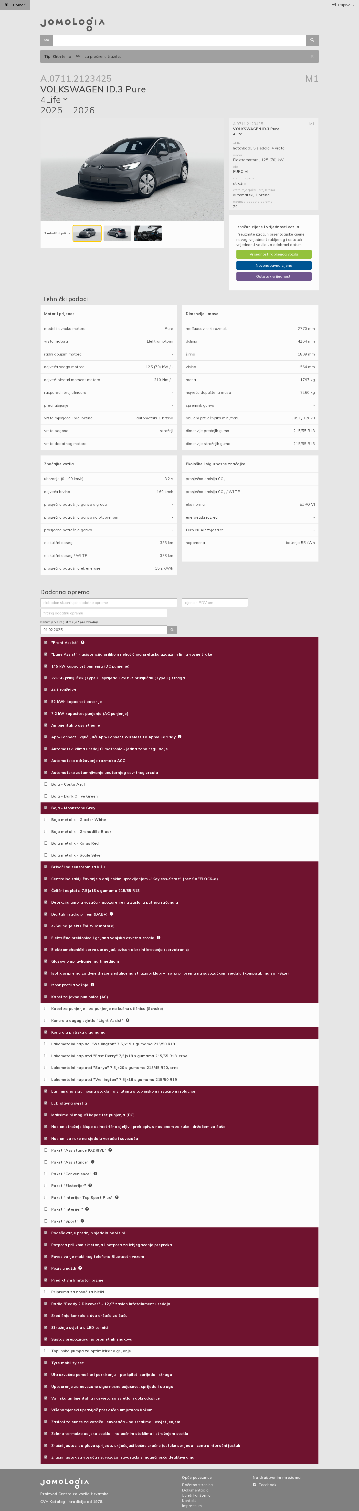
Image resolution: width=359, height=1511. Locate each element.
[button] (343, 5)
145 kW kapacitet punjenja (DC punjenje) (89, 666)
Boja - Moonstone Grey (71, 808)
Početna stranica (197, 1484)
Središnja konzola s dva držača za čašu (88, 1315)
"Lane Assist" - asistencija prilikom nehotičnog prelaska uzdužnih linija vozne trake (130, 654)
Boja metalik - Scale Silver (75, 855)
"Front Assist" (64, 642)
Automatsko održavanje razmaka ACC (86, 760)
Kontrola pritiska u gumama (77, 1032)
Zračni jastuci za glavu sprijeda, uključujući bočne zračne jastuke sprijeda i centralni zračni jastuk (144, 1445)
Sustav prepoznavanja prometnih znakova (90, 1339)
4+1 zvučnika (62, 690)
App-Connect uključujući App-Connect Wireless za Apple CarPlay (112, 737)
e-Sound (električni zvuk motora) (81, 926)
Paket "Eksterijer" (67, 1185)
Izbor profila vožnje (69, 985)
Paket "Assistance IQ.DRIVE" (77, 1150)
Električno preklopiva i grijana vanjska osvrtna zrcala (102, 938)
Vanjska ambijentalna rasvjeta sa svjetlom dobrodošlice (104, 1398)
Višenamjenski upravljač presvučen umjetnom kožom (100, 1410)
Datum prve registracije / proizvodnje (69, 622)
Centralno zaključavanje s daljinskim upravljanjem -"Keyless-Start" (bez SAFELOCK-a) (133, 879)
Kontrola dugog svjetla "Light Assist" (86, 1020)
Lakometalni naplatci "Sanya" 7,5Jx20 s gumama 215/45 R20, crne (113, 1067)
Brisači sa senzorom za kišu (76, 867)
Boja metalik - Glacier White (77, 819)
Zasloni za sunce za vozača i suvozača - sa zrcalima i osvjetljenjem (114, 1422)
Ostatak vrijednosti (274, 276)
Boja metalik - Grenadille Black (80, 831)
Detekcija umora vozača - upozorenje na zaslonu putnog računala (113, 902)
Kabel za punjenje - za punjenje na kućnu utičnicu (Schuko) (105, 1008)
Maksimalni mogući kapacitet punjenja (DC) (91, 1115)
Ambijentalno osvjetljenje (74, 725)
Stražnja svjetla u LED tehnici (78, 1327)
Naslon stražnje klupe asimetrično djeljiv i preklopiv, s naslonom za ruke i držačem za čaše (137, 1126)
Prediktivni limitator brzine (76, 1280)
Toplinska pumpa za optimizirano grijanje (89, 1351)
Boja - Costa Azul (66, 784)
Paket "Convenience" (70, 1174)
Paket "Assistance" (69, 1162)
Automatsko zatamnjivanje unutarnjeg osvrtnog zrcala (103, 772)
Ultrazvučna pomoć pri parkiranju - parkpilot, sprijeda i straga (110, 1374)
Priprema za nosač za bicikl (76, 1292)
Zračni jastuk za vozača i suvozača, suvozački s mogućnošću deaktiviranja (121, 1457)
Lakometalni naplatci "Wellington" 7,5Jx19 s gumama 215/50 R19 (112, 1079)
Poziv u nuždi (62, 1268)
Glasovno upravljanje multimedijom (83, 961)
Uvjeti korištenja (196, 1495)
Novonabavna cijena (274, 265)
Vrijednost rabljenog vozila (274, 254)
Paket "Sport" (64, 1221)
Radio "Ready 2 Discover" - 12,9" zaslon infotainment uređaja (109, 1304)
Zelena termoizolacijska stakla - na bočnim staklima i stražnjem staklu (118, 1433)
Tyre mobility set (66, 1363)
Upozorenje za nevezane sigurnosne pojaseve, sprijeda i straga (111, 1386)
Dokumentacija (195, 1490)
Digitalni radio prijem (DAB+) (78, 914)
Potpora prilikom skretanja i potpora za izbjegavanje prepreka (110, 1245)
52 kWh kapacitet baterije (75, 701)
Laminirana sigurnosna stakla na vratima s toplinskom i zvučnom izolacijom (123, 1091)
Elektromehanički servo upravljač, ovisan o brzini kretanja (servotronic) (118, 949)
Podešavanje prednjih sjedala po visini (86, 1233)
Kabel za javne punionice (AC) (78, 997)
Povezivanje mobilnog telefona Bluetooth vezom (96, 1256)
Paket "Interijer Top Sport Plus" (81, 1197)
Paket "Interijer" (66, 1209)
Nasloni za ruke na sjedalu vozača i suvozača (93, 1138)
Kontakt (189, 1500)
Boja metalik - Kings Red (73, 843)
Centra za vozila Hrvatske (83, 1493)
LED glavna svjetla (67, 1103)
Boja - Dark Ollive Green (73, 796)
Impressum (192, 1505)
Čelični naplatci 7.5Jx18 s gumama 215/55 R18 (94, 890)
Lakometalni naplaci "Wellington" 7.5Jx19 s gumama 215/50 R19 (111, 1044)
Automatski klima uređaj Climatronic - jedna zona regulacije (108, 749)
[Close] (312, 56)
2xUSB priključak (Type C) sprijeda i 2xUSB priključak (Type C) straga (116, 678)
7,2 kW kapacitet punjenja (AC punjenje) (88, 713)
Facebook (266, 1484)
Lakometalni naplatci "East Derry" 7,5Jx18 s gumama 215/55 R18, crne (118, 1056)
